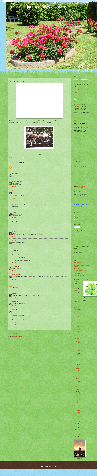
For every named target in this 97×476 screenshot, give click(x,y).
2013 (76, 421)
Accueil (39, 333)
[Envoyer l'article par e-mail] (23, 157)
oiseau (77, 362)
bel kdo (77, 370)
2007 (76, 434)
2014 (76, 419)
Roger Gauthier (15, 274)
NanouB (75, 92)
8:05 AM (14, 208)
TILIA (75, 120)
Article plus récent (13, 333)
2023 (76, 290)
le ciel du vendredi (78, 404)
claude (13, 231)
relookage (78, 412)
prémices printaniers (78, 353)
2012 (76, 423)
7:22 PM (14, 305)
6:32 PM (14, 297)
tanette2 (14, 203)
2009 (76, 429)
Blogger (54, 466)
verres (77, 372)
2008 (76, 432)
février (78, 338)
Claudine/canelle (15, 181)
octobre (78, 316)
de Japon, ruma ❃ (15, 322)
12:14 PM (14, 270)
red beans (78, 350)
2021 (76, 294)
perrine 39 (76, 266)
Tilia (13, 240)
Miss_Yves (14, 266)
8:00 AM (14, 186)
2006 (76, 436)
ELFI (13, 173)
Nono (13, 221)
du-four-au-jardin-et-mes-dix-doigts (38, 6)
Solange (14, 301)
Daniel (13, 190)
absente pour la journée (78, 392)
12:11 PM (14, 262)
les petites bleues (78, 375)
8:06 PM (14, 324)
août (77, 324)
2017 (76, 303)
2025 (76, 286)
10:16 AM (14, 236)
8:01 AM (14, 198)
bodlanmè (78, 410)
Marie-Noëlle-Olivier (78, 262)
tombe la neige (78, 407)
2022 (76, 292)
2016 (76, 305)
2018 (76, 301)
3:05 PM (14, 289)
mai (77, 331)
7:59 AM (14, 177)
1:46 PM (14, 279)
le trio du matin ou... (78, 365)
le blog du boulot (77, 273)
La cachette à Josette (16, 284)
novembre (79, 313)
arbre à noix (77, 378)
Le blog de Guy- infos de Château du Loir (81, 271)
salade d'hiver (78, 342)
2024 (76, 288)
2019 (76, 299)
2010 (76, 427)
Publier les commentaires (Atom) (19, 336)
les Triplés (78, 360)
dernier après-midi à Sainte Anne (78, 398)
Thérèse (14, 165)
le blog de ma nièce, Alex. (79, 275)
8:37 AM (14, 217)
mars (78, 336)
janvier (78, 415)
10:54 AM (14, 245)
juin (77, 329)
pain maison (78, 357)
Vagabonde (76, 264)
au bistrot (78, 384)
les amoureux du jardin (78, 346)
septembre (78, 320)
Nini (13, 212)
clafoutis (78, 368)
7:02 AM (14, 169)
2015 (76, 307)
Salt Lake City (76, 268)
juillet (78, 326)
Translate (83, 80)
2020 (76, 297)
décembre (78, 309)
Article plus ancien (65, 333)
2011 (76, 425)
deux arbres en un (78, 388)
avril (78, 334)
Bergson (14, 293)
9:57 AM (14, 227)
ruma (13, 309)
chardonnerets (78, 382)
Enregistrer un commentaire (16, 327)
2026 (76, 283)
